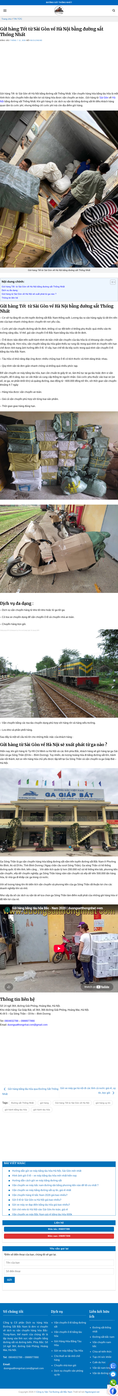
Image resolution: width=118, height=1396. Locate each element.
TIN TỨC (17, 19)
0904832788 (11, 1021)
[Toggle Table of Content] (111, 282)
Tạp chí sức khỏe (101, 1357)
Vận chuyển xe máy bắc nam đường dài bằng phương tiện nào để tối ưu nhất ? (55, 1185)
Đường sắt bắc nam (103, 1337)
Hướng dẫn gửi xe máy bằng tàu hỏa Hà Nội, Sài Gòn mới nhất (46, 1171)
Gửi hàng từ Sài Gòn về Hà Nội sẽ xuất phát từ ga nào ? (29, 294)
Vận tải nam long (101, 1368)
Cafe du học (99, 1362)
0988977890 (28, 1021)
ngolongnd (36, 40)
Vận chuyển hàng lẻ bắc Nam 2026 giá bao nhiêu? (39, 1195)
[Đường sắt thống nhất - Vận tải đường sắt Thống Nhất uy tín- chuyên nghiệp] (59, 10)
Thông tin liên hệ (10, 298)
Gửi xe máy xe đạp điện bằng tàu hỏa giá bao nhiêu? (41, 1204)
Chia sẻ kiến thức (102, 1351)
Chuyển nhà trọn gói (65, 1365)
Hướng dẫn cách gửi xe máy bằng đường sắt (37, 1180)
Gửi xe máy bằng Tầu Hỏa (68, 1350)
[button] (5, 10)
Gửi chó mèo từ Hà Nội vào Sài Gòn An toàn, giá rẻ (40, 1209)
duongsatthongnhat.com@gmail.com (27, 1024)
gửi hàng (44, 1103)
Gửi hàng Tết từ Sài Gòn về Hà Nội (72, 1103)
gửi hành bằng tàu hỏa (16, 1109)
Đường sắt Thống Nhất (22, 1103)
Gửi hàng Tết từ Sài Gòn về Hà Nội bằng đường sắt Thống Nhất (33, 286)
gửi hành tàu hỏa (41, 1109)
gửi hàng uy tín (103, 1103)
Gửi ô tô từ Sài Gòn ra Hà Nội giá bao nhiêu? (36, 1200)
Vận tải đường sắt (102, 1373)
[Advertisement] (59, 70)
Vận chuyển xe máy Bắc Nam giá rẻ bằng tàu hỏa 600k (42, 1214)
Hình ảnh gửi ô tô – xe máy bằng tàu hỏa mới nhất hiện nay (44, 1175)
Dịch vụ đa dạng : (10, 290)
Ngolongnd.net (92, 1392)
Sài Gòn (103, 97)
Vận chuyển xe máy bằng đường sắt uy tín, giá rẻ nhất (41, 1190)
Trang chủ (6, 19)
